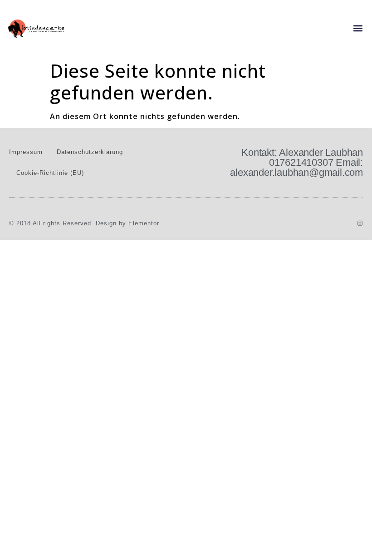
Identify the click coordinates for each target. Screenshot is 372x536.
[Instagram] (360, 223)
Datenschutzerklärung (90, 152)
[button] (357, 28)
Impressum (26, 152)
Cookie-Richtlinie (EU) (50, 172)
